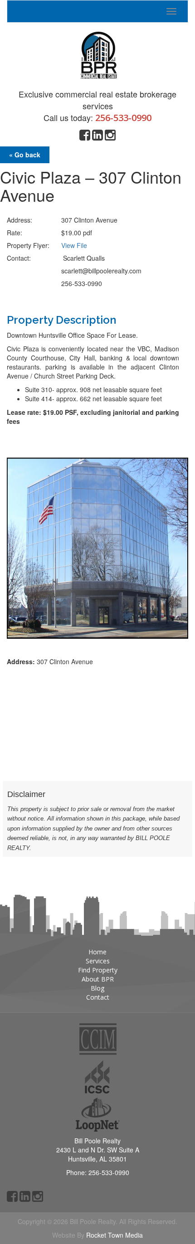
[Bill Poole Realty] (97, 52)
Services (98, 961)
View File (74, 245)
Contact (97, 997)
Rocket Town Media (114, 1234)
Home (97, 952)
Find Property (97, 970)
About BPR (98, 979)
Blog (97, 988)
